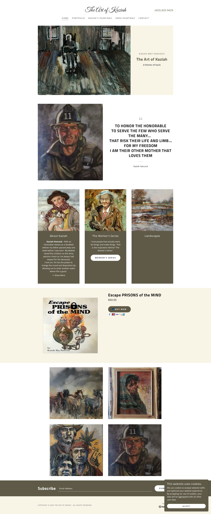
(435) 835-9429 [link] (164, 10)
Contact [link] (144, 18)
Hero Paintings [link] (125, 18)
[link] (105, 10)
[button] (58, 275)
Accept (186, 506)
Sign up (164, 488)
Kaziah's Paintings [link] (100, 18)
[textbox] (105, 488)
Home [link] (65, 18)
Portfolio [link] (78, 18)
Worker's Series (105, 258)
